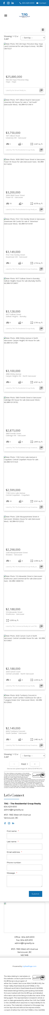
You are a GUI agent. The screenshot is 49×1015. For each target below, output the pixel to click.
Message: (11, 873)
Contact (42, 3)
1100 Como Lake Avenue (18, 494)
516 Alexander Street (15, 613)
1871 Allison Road (16, 137)
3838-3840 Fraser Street (15, 196)
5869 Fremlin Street (16, 434)
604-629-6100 (28, 3)
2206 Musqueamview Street (17, 553)
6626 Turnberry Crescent (16, 732)
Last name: (12, 841)
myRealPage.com (29, 966)
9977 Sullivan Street (16, 315)
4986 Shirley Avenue (21, 375)
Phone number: (14, 862)
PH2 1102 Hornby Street (16, 256)
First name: (12, 831)
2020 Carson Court (20, 673)
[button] (26, 3)
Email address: (14, 852)
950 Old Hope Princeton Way (17, 81)
